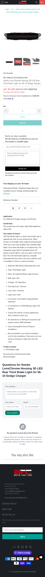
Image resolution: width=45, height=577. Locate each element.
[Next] (40, 34)
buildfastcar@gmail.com (17, 491)
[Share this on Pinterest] (25, 208)
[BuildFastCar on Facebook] (18, 547)
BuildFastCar (18, 572)
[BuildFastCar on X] (30, 547)
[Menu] (1, 2)
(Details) (6, 194)
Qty (4, 106)
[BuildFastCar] (22, 2)
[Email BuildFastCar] (14, 547)
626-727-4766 (13, 489)
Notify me (22, 169)
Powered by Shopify (29, 572)
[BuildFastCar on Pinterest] (26, 547)
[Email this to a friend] (31, 208)
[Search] (36, 2)
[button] (41, 557)
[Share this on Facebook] (19, 208)
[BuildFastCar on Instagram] (22, 547)
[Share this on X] (13, 208)
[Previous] (5, 34)
